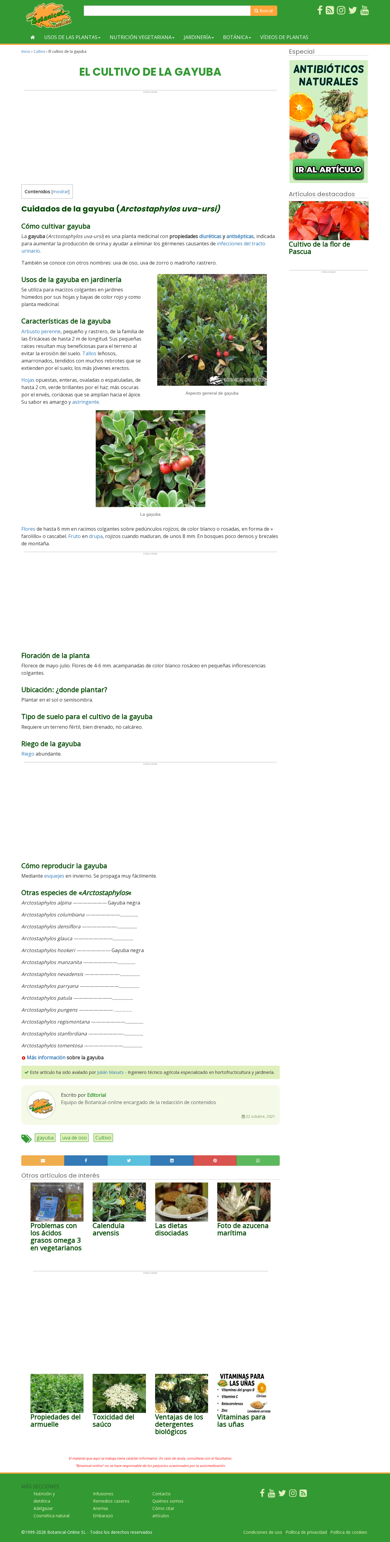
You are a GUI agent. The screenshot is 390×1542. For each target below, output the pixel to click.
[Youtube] (271, 1494)
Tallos (89, 353)
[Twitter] (282, 1494)
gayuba (45, 1137)
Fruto (74, 536)
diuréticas (210, 236)
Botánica (235, 37)
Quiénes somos (167, 1501)
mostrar (60, 191)
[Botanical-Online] (50, 15)
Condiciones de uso (262, 1532)
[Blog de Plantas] (303, 1494)
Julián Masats (110, 1072)
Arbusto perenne (41, 331)
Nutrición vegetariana (141, 37)
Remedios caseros (111, 1501)
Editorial (96, 1095)
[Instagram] (292, 1494)
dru (93, 536)
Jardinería (197, 37)
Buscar (265, 10)
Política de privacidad (306, 1532)
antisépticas (240, 236)
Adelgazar (43, 1508)
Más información (46, 1057)
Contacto (161, 1494)
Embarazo (103, 1516)
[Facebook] (262, 1494)
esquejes (54, 875)
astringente (85, 402)
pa (100, 536)
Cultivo (39, 51)
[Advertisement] (150, 136)
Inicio (25, 51)
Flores (28, 528)
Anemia (100, 1508)
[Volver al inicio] (33, 37)
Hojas (27, 380)
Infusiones (103, 1494)
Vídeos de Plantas (284, 37)
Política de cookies (348, 1532)
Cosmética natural (51, 1516)
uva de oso (74, 1137)
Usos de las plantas (71, 37)
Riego (27, 753)
